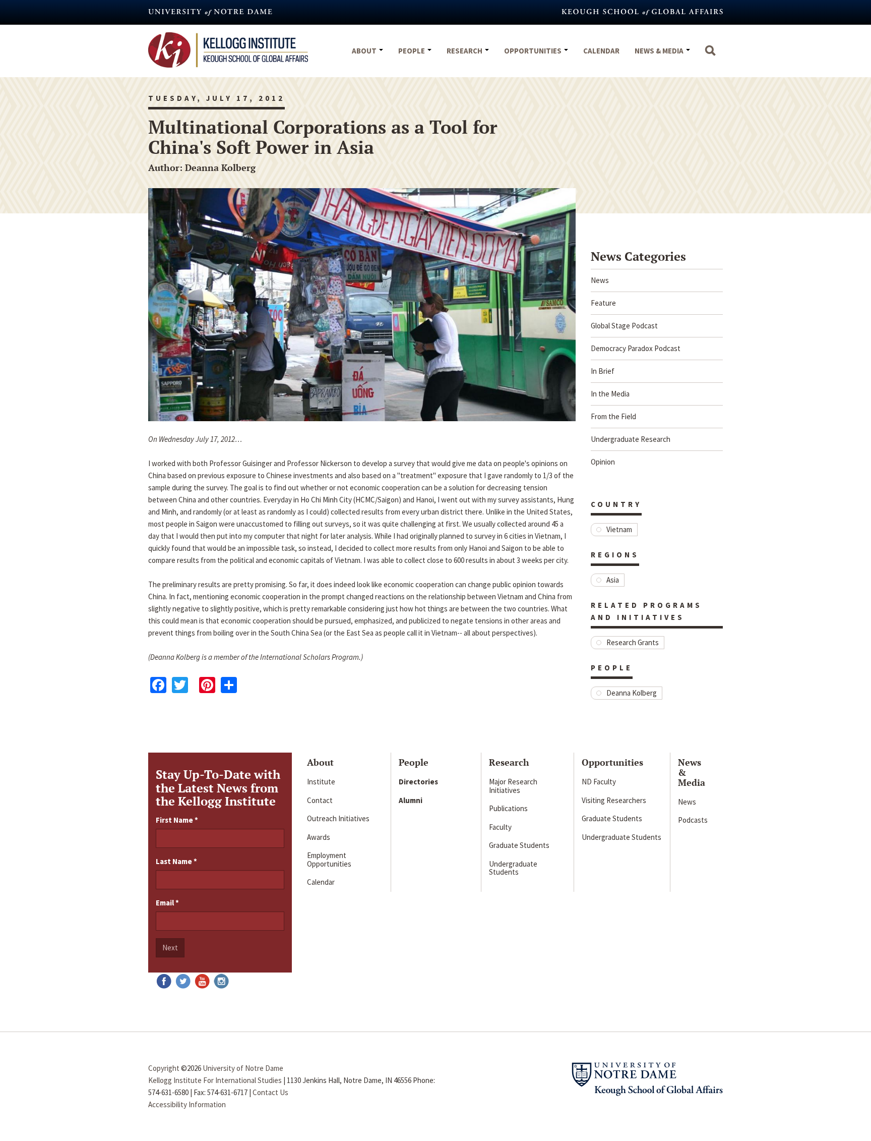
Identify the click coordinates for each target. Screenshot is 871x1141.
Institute (321, 781)
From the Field (613, 416)
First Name (177, 820)
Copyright (163, 1068)
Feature (603, 303)
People (412, 50)
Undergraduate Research (630, 439)
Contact (320, 800)
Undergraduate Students (513, 868)
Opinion (603, 462)
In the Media (610, 393)
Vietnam (619, 529)
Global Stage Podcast (624, 325)
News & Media (660, 50)
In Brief (602, 371)
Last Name (176, 861)
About (365, 50)
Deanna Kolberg (631, 693)
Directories (418, 781)
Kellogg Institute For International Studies (215, 1080)
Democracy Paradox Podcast (635, 348)
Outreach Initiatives (338, 818)
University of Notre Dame (243, 1068)
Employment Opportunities (329, 859)
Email (167, 902)
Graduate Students (519, 845)
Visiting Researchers (614, 800)
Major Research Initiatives (513, 786)
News (600, 280)
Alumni (410, 800)
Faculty (500, 827)
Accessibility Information (187, 1104)
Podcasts (693, 820)
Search (710, 55)
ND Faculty (599, 781)
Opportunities (533, 50)
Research (465, 50)
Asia (612, 580)
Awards (318, 837)
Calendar (601, 50)
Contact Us (270, 1092)
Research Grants (632, 642)
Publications (508, 808)
